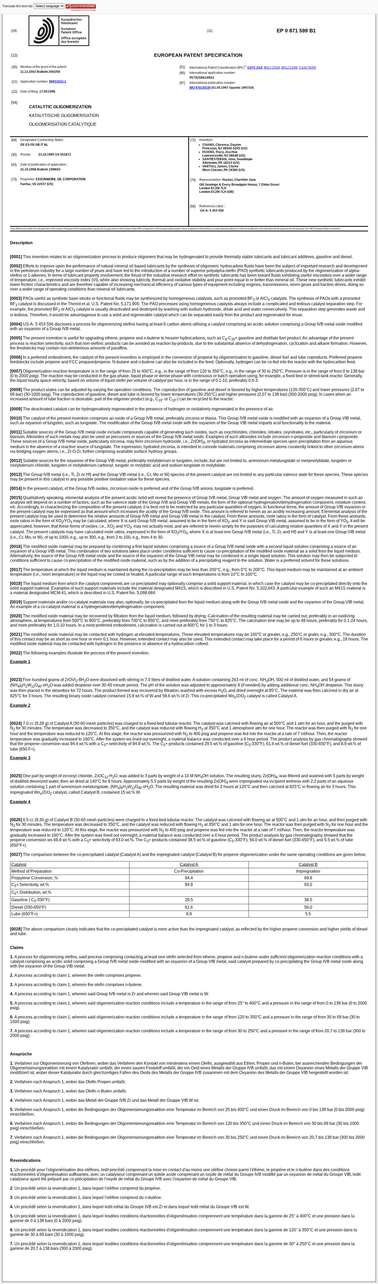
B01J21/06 (290, 67)
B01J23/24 (272, 67)
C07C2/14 (255, 67)
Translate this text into (17, 6)
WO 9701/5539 (200, 87)
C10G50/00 (307, 67)
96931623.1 (57, 81)
